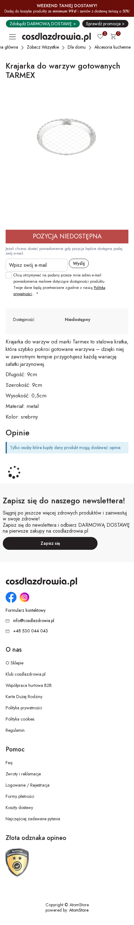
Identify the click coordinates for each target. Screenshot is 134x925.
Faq (9, 763)
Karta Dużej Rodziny (24, 696)
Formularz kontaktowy (25, 610)
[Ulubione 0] (100, 37)
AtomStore (79, 910)
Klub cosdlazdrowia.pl (25, 674)
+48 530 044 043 (30, 631)
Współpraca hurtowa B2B (29, 685)
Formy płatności (20, 796)
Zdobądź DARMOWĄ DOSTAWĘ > (43, 24)
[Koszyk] (113, 37)
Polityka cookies (20, 719)
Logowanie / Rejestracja (28, 785)
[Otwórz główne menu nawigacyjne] (14, 36)
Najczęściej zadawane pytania (33, 819)
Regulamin (15, 730)
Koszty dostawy (19, 807)
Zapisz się (50, 543)
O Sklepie (14, 663)
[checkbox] (9, 275)
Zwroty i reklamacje (23, 774)
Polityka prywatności (24, 708)
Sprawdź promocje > (105, 24)
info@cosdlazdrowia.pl (33, 620)
